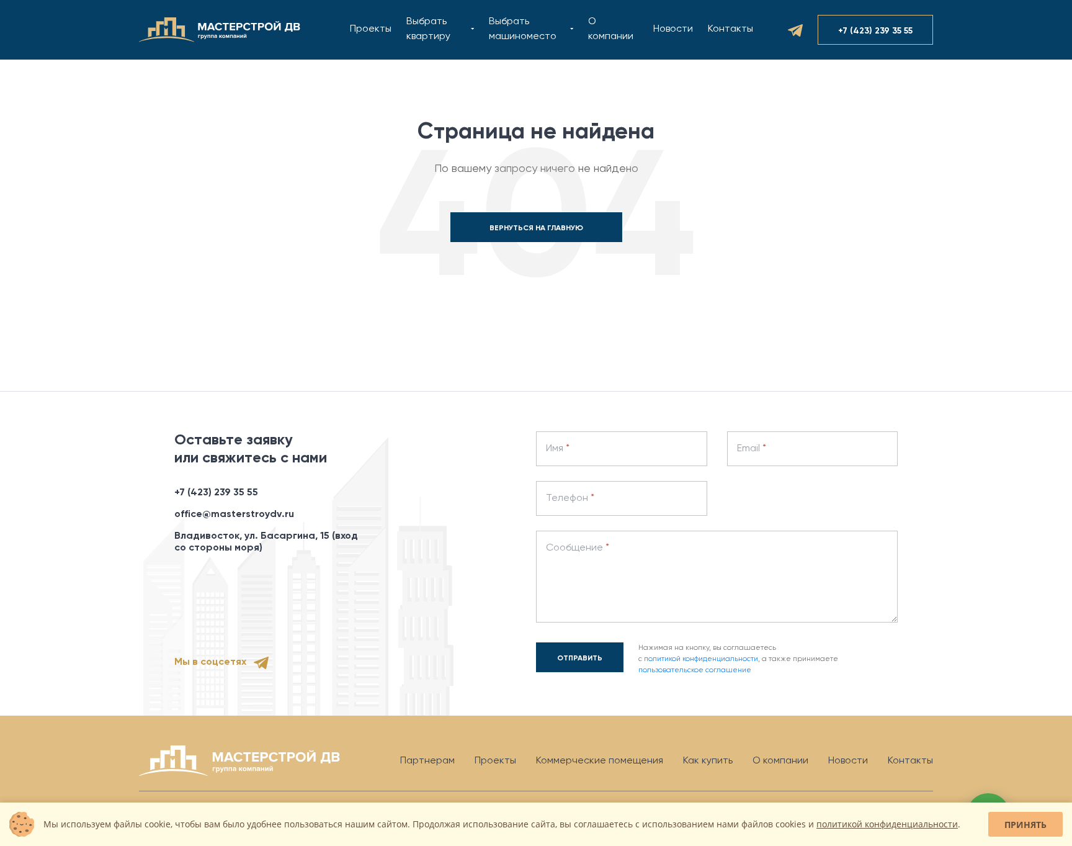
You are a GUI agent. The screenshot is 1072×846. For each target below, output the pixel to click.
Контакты (730, 29)
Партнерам (427, 761)
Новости (673, 29)
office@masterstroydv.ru (234, 515)
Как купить (708, 761)
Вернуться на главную (536, 228)
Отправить (579, 658)
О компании (780, 761)
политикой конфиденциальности (701, 659)
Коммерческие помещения (599, 761)
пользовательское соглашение (694, 670)
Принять (1025, 824)
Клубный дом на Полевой (479, 37)
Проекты (370, 29)
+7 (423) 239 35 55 (216, 493)
